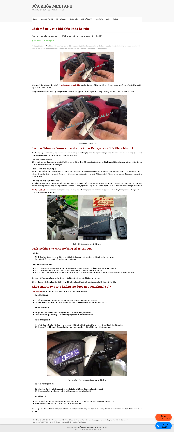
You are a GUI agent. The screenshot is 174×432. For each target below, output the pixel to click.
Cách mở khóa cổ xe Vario (55, 46)
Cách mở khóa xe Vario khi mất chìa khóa (92, 46)
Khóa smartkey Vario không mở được (69, 48)
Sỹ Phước (37, 41)
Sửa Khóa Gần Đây (55, 422)
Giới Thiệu (99, 19)
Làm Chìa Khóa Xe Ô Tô (46, 420)
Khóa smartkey (37, 291)
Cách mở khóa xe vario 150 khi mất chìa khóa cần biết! (67, 36)
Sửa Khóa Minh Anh (38, 190)
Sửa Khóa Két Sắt (66, 422)
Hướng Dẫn (74, 19)
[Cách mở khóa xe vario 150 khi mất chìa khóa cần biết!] (87, 53)
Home (35, 19)
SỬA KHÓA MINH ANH (52, 6)
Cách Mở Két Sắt (87, 19)
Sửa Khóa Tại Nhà (47, 19)
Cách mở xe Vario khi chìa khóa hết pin (115, 46)
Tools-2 (115, 19)
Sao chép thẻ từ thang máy (120, 420)
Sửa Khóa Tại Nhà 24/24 (79, 422)
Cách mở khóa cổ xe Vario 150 (71, 46)
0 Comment (103, 48)
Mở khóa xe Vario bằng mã (87, 48)
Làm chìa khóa (61, 19)
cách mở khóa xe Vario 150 (70, 85)
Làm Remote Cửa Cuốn (61, 420)
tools (107, 19)
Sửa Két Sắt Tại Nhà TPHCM (40, 422)
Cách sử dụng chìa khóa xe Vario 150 (48, 48)
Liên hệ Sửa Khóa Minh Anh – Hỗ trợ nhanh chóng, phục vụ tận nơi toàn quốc (90, 420)
